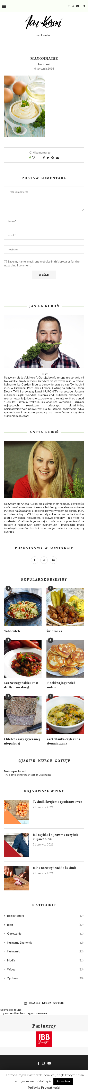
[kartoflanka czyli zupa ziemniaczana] (65, 715)
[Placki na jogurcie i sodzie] (65, 659)
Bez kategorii (45, 915)
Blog (45, 924)
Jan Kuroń (44, 64)
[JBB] (44, 1034)
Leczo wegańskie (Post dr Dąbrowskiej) (21, 685)
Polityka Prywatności (44, 1087)
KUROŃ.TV (50, 391)
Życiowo (45, 978)
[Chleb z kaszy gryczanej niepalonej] (23, 715)
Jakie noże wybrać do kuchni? (54, 868)
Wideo (45, 969)
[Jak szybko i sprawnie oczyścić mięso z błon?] (16, 845)
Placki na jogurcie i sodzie (60, 685)
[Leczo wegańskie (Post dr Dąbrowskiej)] (23, 659)
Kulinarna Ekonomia (45, 942)
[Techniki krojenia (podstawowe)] (16, 812)
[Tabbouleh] (23, 607)
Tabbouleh (12, 631)
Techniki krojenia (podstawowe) (57, 802)
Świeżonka (54, 631)
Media (45, 960)
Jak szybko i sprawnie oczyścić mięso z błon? (55, 837)
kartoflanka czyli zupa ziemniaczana (63, 741)
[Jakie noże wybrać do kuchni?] (16, 878)
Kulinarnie (45, 951)
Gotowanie (45, 933)
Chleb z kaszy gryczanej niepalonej (22, 741)
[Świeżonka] (65, 607)
